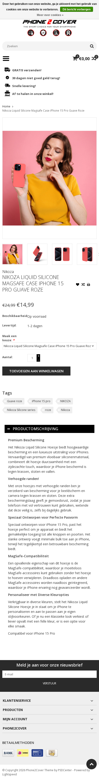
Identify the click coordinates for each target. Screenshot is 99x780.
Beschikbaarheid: (13, 316)
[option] (12, 254)
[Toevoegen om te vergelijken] (83, 285)
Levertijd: (9, 325)
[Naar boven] (91, 764)
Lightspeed (9, 774)
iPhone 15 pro (41, 401)
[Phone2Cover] (49, 27)
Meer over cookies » (50, 15)
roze (48, 410)
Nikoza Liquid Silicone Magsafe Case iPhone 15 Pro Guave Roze (43, 111)
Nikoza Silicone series (21, 410)
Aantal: (7, 357)
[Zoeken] (92, 46)
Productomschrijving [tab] (35, 428)
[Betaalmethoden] (8, 753)
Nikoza (8, 271)
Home (6, 106)
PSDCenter (65, 770)
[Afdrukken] (89, 285)
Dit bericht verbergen (76, 9)
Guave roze (14, 401)
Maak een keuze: (9, 338)
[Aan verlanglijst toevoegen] (78, 285)
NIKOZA (65, 401)
